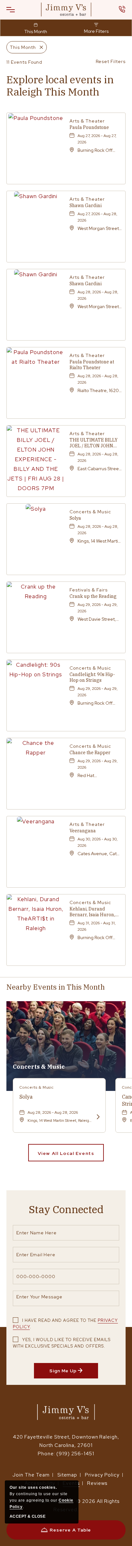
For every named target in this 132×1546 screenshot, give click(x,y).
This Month (35, 31)
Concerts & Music (39, 1066)
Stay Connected (66, 1209)
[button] (14, 9)
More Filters (96, 31)
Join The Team (30, 1475)
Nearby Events (55, 987)
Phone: (46, 1453)
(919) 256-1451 (75, 1453)
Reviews (97, 1483)
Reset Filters (111, 61)
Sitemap (67, 1475)
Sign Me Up (73, 1373)
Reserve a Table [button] (70, 1533)
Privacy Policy (102, 1475)
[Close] (39, 47)
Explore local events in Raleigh (60, 85)
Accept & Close (27, 1516)
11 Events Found (24, 62)
